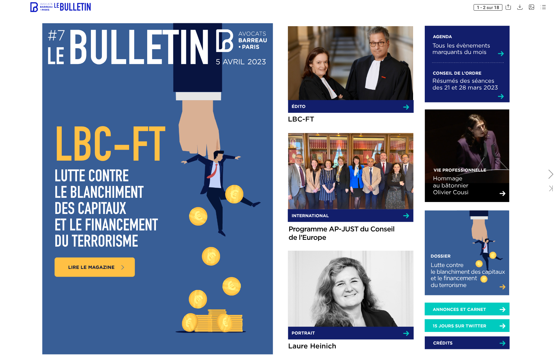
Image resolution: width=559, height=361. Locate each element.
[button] (59, 7)
